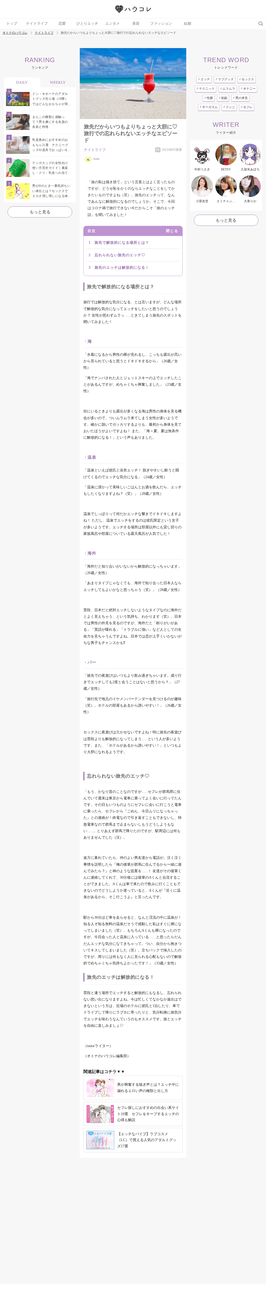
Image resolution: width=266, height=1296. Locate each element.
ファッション (161, 23)
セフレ (246, 107)
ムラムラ (227, 88)
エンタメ (112, 23)
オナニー (248, 88)
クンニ (229, 107)
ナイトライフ (37, 23)
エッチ (204, 79)
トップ (11, 23)
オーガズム (209, 107)
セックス (246, 79)
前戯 (223, 98)
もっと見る (40, 212)
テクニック (206, 88)
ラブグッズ (225, 79)
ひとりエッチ (87, 23)
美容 (135, 23)
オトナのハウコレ (15, 33)
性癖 (208, 98)
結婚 (187, 23)
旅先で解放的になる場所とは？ (122, 243)
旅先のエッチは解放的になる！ (122, 267)
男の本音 (240, 98)
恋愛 (62, 23)
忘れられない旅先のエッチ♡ (120, 255)
